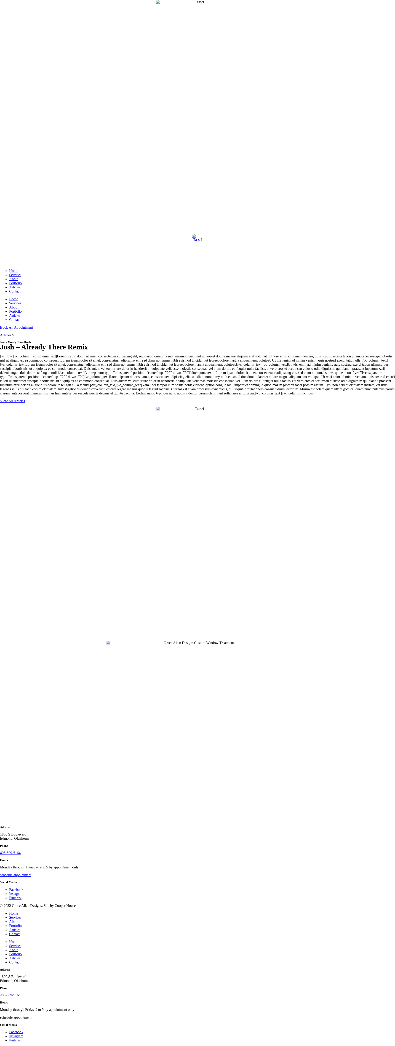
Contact (14, 291)
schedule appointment (15, 875)
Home (13, 271)
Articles (14, 287)
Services (15, 275)
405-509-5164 (10, 853)
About (13, 279)
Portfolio (15, 283)
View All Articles (12, 401)
